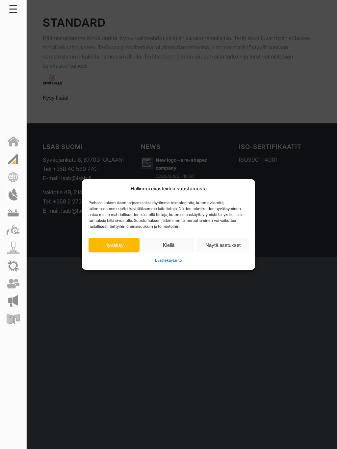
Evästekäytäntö (168, 260)
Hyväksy (114, 245)
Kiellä (168, 245)
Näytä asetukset (223, 245)
